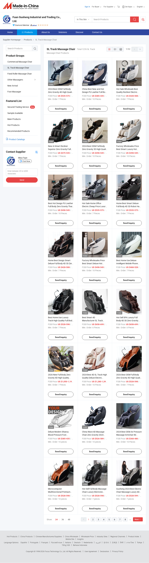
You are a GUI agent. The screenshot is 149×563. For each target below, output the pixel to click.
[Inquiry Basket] (118, 6)
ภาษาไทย (130, 542)
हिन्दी (121, 542)
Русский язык (56, 542)
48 (69, 519)
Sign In (87, 6)
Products (28, 32)
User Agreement (91, 551)
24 (56, 519)
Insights (80, 539)
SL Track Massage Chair (18, 67)
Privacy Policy (117, 551)
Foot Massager (14, 91)
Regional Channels (117, 536)
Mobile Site (70, 539)
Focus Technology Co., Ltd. (55, 551)
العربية (98, 542)
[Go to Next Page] (140, 49)
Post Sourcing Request (143, 19)
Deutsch (77, 542)
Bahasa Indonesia (80, 545)
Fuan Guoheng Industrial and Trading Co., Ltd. (37, 19)
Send (22, 180)
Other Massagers (15, 79)
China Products (26, 536)
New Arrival (12, 85)
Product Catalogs (17, 139)
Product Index (133, 536)
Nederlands (88, 542)
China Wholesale (71, 536)
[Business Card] (36, 152)
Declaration (104, 551)
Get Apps (129, 6)
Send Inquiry (61, 109)
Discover (79, 32)
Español (24, 542)
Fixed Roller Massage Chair (19, 73)
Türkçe (139, 542)
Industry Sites (102, 536)
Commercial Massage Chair (19, 61)
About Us (45, 32)
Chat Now (26, 161)
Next (137, 519)
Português (34, 542)
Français (44, 542)
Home (10, 32)
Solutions (62, 32)
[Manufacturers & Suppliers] (21, 5)
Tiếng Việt (66, 545)
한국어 (106, 542)
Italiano (68, 542)
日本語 (114, 542)
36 (63, 519)
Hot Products (12, 536)
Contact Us (97, 32)
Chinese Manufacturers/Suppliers (49, 536)
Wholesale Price (87, 536)
